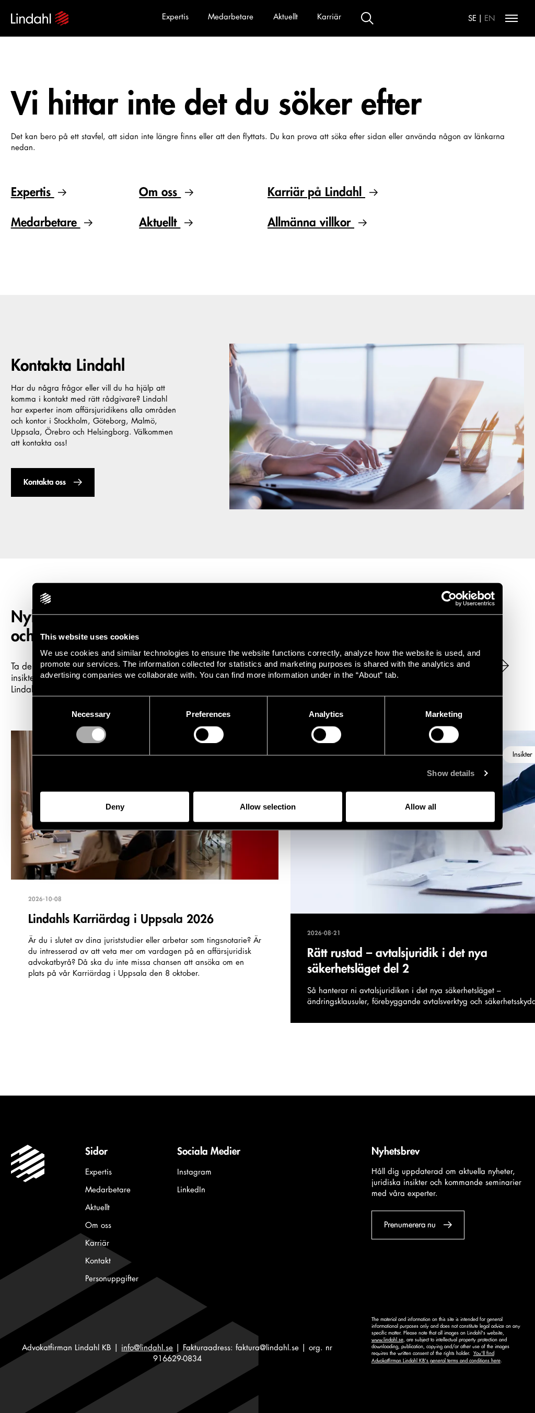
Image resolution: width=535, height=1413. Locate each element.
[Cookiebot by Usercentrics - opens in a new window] (449, 599)
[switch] (209, 734)
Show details (450, 773)
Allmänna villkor (311, 222)
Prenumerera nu (409, 1225)
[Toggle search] (367, 18)
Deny (115, 806)
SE (472, 18)
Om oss (160, 192)
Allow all (420, 806)
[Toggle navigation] (511, 18)
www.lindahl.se (387, 1339)
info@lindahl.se (147, 1348)
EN (489, 18)
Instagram (194, 1172)
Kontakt (98, 1261)
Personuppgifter (111, 1279)
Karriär (329, 17)
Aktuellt (285, 17)
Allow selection (268, 806)
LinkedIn (191, 1190)
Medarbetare (230, 17)
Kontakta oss (44, 482)
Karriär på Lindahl (316, 192)
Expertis (175, 17)
